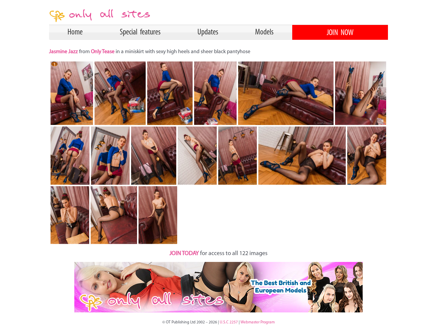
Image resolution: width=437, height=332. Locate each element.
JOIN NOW (340, 33)
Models (264, 32)
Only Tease (102, 52)
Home (75, 32)
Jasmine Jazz (64, 52)
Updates (207, 32)
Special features (140, 32)
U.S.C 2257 (229, 322)
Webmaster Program (257, 322)
